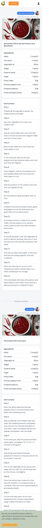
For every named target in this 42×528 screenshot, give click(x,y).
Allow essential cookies (10, 525)
